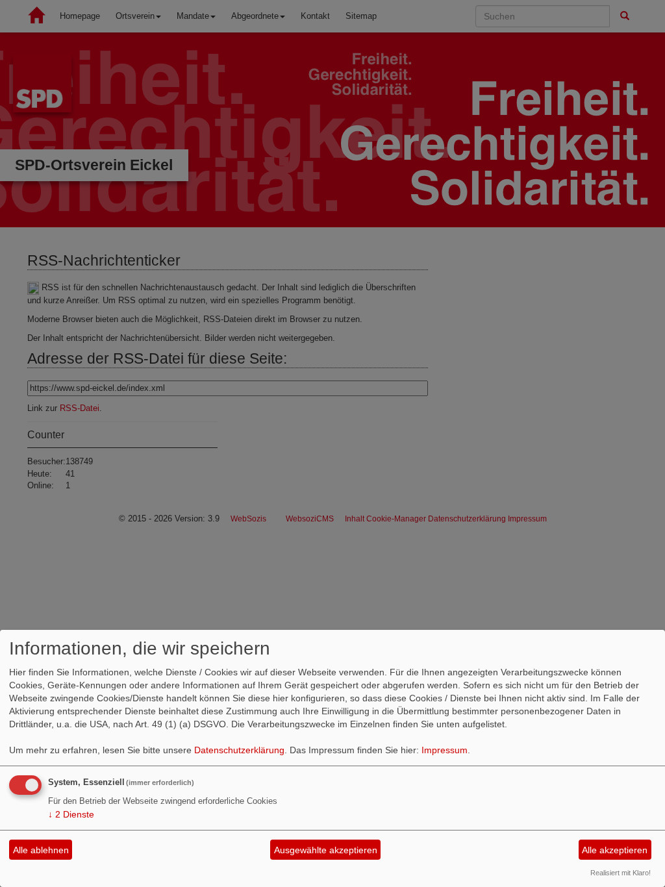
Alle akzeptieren (614, 850)
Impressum (444, 750)
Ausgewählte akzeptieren (325, 850)
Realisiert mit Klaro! (620, 873)
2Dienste (71, 814)
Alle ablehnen (41, 850)
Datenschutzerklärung (239, 750)
